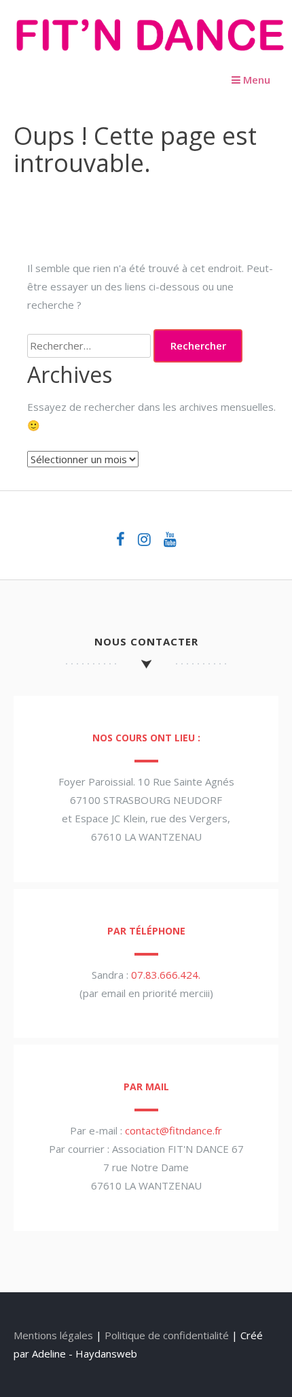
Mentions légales (53, 1335)
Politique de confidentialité (167, 1335)
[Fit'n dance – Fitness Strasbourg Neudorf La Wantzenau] (149, 55)
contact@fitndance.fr (173, 1130)
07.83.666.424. (165, 974)
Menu (255, 79)
